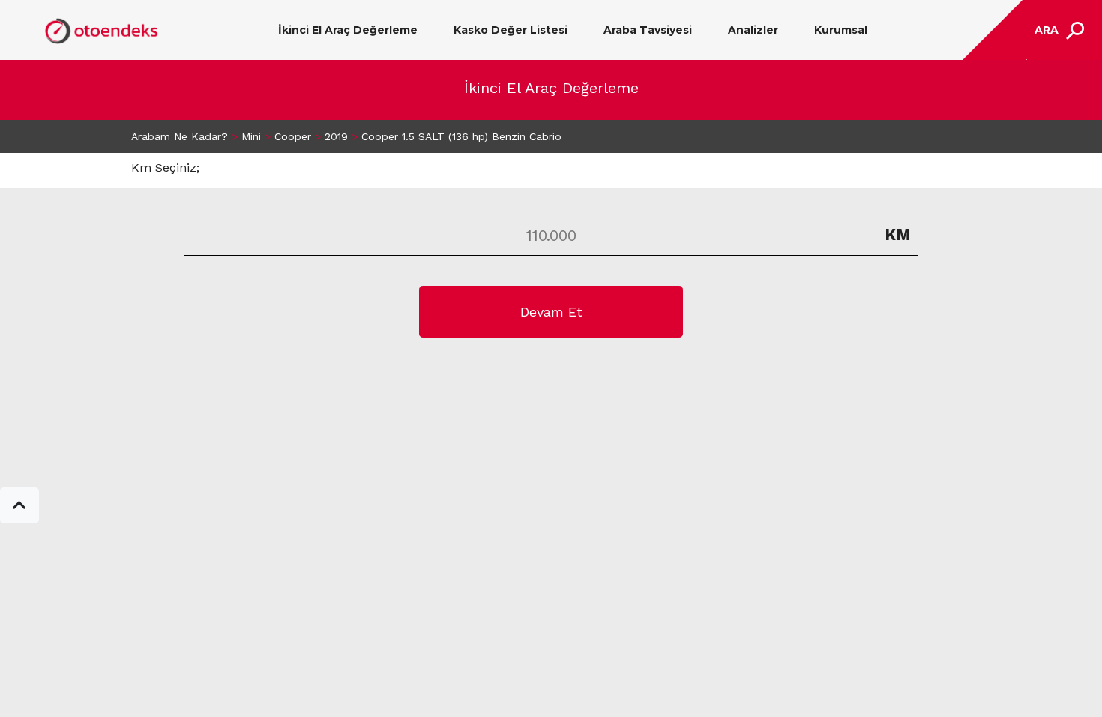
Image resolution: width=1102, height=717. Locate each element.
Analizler (753, 30)
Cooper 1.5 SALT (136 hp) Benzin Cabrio (461, 136)
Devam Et (551, 312)
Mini (251, 136)
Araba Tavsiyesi (647, 30)
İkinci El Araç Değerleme (348, 30)
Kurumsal (840, 30)
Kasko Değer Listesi (510, 30)
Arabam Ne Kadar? (179, 136)
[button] (19, 506)
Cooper (292, 136)
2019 (336, 136)
